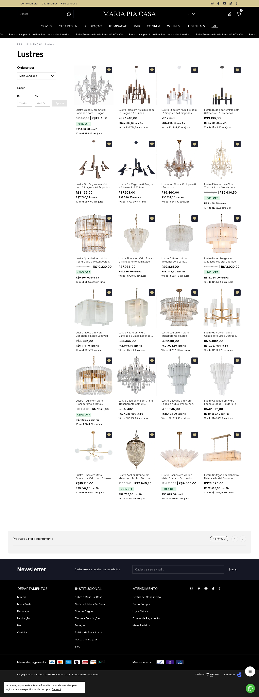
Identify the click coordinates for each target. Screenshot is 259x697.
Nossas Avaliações (86, 639)
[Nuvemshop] (207, 675)
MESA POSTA (68, 26)
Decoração (23, 611)
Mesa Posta (24, 604)
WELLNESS (174, 26)
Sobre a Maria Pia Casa (88, 597)
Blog (77, 646)
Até (37, 96)
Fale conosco (69, 3)
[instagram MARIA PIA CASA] (212, 3)
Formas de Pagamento (146, 618)
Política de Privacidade (88, 632)
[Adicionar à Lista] (109, 69)
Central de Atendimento (147, 597)
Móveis (21, 597)
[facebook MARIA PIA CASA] (218, 3)
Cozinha (22, 632)
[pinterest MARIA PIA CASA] (237, 3)
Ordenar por (25, 67)
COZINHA (153, 26)
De (19, 96)
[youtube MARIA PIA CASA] (224, 3)
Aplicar (59, 103)
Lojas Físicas (140, 611)
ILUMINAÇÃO (118, 26)
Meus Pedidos (141, 625)
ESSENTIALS (196, 26)
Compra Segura (84, 611)
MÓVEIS (46, 26)
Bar (19, 625)
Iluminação (23, 618)
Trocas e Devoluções (88, 618)
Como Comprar (142, 604)
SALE (215, 26)
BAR (137, 26)
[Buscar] (68, 14)
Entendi (56, 689)
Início (20, 44)
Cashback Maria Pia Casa (90, 604)
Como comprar (29, 3)
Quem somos (49, 3)
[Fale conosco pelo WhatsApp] (250, 688)
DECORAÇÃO (93, 26)
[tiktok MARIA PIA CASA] (230, 3)
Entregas (80, 625)
